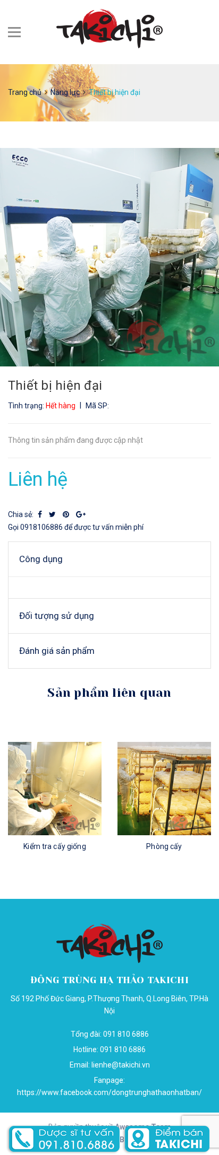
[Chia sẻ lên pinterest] (67, 514)
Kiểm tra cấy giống (54, 846)
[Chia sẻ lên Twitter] (53, 514)
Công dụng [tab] (41, 559)
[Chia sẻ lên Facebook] (41, 514)
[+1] (81, 514)
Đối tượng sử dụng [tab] (56, 615)
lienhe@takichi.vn (120, 1065)
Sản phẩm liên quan (109, 693)
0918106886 (41, 527)
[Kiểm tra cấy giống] (55, 788)
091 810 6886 (123, 1049)
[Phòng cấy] (164, 788)
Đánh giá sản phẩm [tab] (57, 650)
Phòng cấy (164, 846)
